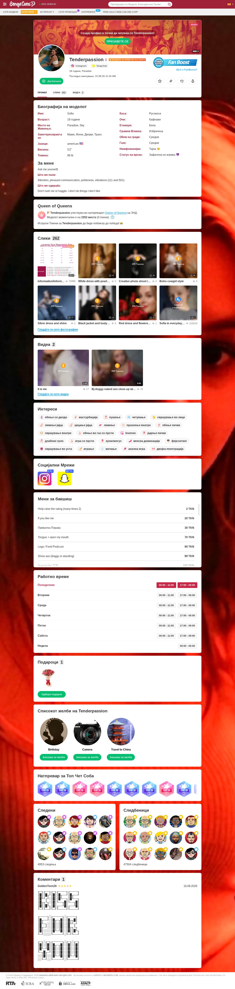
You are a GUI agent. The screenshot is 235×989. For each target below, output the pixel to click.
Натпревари (88, 12)
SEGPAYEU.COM (110, 975)
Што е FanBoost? (186, 69)
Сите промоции (67, 12)
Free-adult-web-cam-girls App (120, 12)
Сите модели (10, 12)
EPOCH (97, 975)
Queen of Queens (116, 212)
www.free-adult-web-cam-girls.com (55, 975)
